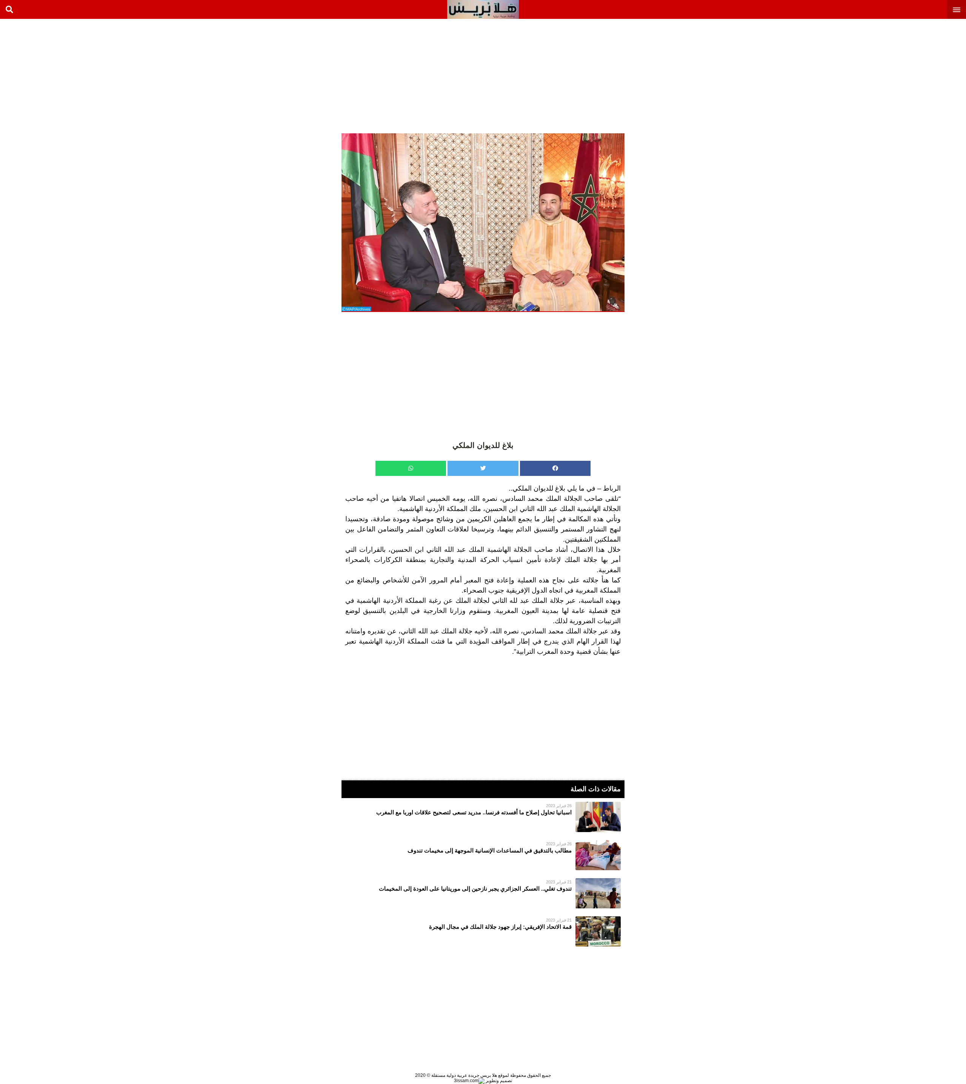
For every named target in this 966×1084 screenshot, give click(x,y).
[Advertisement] (909, 75)
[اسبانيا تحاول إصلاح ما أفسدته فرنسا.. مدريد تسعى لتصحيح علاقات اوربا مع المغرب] (483, 817)
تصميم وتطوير (498, 1080)
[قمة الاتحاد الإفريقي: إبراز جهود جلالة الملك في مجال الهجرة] (483, 931)
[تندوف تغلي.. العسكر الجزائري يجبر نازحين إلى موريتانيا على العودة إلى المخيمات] (483, 893)
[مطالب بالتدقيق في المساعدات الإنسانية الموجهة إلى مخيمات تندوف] (483, 855)
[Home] (483, 9)
